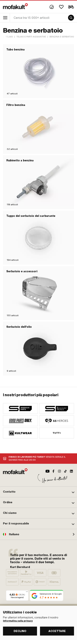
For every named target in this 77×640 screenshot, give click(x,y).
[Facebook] (53, 471)
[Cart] (71, 6)
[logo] (15, 6)
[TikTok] (65, 471)
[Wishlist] (61, 6)
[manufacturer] (20, 408)
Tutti (57, 433)
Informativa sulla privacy (18, 621)
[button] (38, 492)
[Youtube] (47, 471)
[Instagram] (59, 471)
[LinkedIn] (71, 471)
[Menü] (27, 592)
